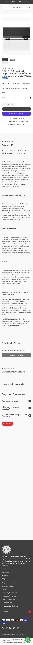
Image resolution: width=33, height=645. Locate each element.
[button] (5, 7)
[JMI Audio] (16, 549)
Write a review (16, 355)
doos (22, 634)
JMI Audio (8, 634)
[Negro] (30, 98)
